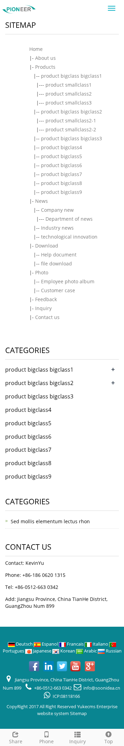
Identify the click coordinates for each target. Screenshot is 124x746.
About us (45, 58)
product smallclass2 (68, 93)
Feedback (46, 299)
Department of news (69, 219)
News (41, 201)
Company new (57, 210)
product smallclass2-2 (70, 129)
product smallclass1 (68, 84)
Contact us (47, 317)
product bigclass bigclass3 (71, 138)
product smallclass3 (68, 102)
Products (45, 67)
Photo (41, 272)
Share (15, 741)
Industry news (57, 227)
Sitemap (78, 713)
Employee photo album (67, 281)
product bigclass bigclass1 (71, 76)
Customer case (58, 290)
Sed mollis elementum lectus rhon (50, 521)
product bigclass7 (61, 174)
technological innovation (69, 236)
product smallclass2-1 (70, 120)
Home (36, 49)
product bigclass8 (61, 183)
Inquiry (43, 308)
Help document (58, 254)
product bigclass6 (61, 165)
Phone (46, 741)
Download (46, 245)
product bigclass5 (61, 156)
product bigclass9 (61, 192)
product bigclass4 (61, 147)
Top (108, 741)
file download (56, 263)
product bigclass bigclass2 (71, 111)
